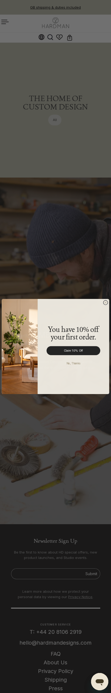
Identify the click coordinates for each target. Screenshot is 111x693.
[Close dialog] (105, 302)
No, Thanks (74, 363)
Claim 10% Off (73, 350)
